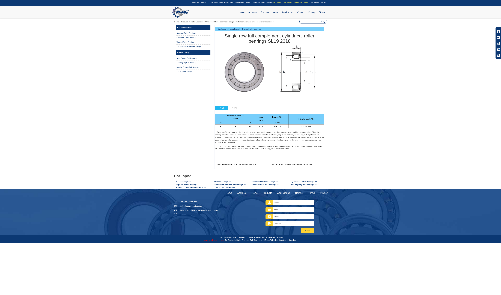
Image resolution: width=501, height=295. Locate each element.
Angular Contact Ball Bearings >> (191, 187)
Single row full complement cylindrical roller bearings (250, 22)
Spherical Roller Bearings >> (265, 182)
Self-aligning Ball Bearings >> (304, 184)
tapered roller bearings (301, 2)
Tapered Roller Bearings (186, 42)
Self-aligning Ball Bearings (186, 63)
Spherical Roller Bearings (186, 33)
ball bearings (287, 2)
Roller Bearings (197, 22)
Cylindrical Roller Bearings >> (304, 182)
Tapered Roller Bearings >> (188, 184)
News (275, 12)
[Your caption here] (244, 71)
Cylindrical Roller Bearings (216, 22)
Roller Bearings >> (222, 182)
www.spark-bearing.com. (214, 240)
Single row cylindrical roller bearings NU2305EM (294, 164)
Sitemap (279, 237)
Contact (301, 12)
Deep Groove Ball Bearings (187, 58)
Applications (287, 12)
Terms (322, 12)
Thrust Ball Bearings (184, 72)
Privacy (311, 12)
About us (252, 12)
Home (241, 12)
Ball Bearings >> (183, 182)
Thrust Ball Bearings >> (224, 187)
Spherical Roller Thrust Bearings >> (230, 184)
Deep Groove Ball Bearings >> (265, 184)
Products (265, 12)
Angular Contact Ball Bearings (188, 67)
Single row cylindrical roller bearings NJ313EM (238, 164)
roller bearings (277, 2)
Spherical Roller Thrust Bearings (189, 47)
